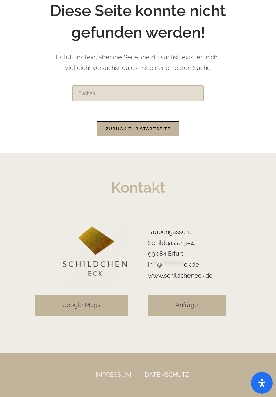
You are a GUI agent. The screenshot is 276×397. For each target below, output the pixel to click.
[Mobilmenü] (258, 20)
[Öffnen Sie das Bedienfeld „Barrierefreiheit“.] (262, 383)
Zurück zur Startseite (138, 128)
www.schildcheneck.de (180, 275)
